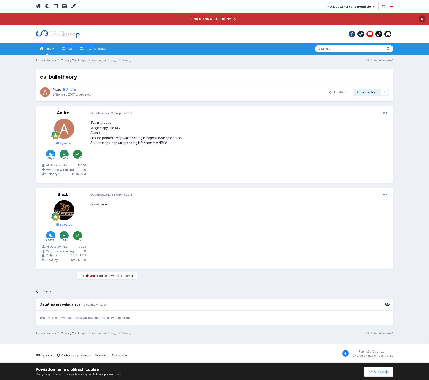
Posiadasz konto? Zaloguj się (349, 6)
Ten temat (370, 48)
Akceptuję (380, 372)
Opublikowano (111, 113)
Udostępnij (339, 92)
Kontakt (100, 355)
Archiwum (86, 94)
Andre (63, 112)
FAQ (69, 49)
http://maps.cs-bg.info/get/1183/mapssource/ (149, 138)
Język (45, 355)
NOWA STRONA (95, 49)
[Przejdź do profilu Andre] (45, 92)
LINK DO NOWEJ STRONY (211, 19)
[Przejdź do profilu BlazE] (64, 210)
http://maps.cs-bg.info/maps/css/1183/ (139, 143)
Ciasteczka (119, 355)
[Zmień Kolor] (73, 6)
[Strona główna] (38, 6)
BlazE (63, 194)
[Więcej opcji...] (385, 113)
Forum (49, 49)
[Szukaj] (388, 48)
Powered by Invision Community (372, 355)
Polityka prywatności (75, 355)
